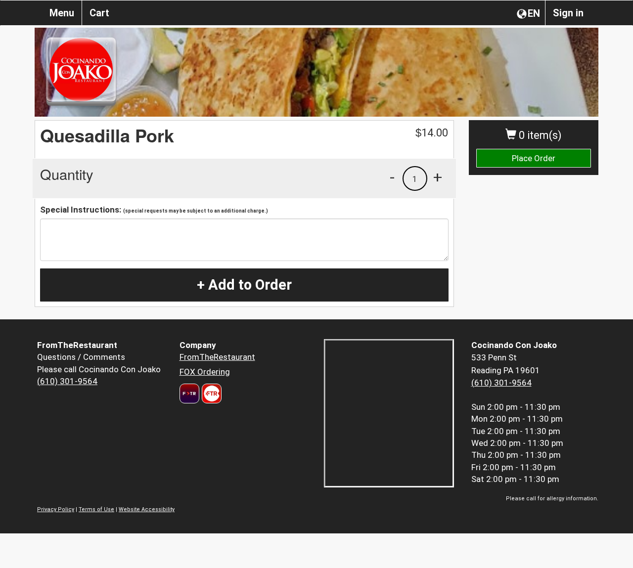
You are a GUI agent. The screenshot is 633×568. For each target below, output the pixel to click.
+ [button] (437, 177)
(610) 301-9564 (67, 381)
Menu (61, 13)
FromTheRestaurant (217, 357)
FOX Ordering (205, 372)
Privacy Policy (55, 509)
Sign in (568, 13)
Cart (99, 13)
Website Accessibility (147, 509)
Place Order (533, 158)
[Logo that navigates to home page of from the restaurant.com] (189, 393)
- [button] (392, 177)
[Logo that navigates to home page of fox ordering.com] (210, 393)
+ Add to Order (244, 284)
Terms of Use (96, 509)
